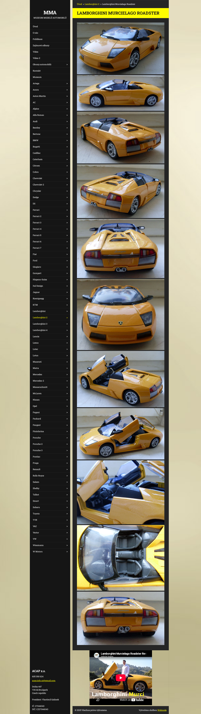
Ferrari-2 (37, 216)
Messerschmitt (40, 387)
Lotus (35, 355)
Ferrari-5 (37, 235)
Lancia (36, 336)
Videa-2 (36, 58)
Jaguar (36, 292)
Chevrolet (37, 178)
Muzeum (37, 77)
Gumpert (37, 273)
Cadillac (36, 153)
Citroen (36, 165)
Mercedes (37, 374)
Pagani (36, 412)
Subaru (36, 507)
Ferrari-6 (37, 241)
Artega (36, 83)
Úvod (35, 26)
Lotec (35, 349)
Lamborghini (39, 311)
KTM (35, 304)
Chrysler (37, 190)
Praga (36, 463)
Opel (35, 406)
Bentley (36, 127)
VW (34, 538)
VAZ (35, 526)
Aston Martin (39, 96)
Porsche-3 (38, 450)
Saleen (36, 482)
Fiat (35, 254)
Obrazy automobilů (42, 64)
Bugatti (36, 146)
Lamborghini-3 (40, 323)
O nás (35, 32)
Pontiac (36, 456)
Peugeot (37, 425)
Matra (36, 368)
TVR (35, 519)
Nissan (36, 399)
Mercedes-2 (38, 380)
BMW (35, 140)
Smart (36, 500)
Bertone (36, 134)
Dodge (36, 197)
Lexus (36, 342)
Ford (35, 260)
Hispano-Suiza (40, 279)
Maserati (37, 361)
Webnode (162, 710)
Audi (35, 121)
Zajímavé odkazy (41, 45)
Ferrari (36, 209)
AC (34, 102)
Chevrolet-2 (38, 184)
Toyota (36, 513)
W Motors (38, 551)
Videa (35, 51)
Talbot (36, 494)
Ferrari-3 (37, 222)
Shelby (36, 488)
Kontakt (37, 70)
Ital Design (38, 285)
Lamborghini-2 (40, 317)
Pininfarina (38, 431)
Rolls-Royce (38, 475)
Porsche (37, 437)
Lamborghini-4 (40, 330)
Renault (36, 469)
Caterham (38, 159)
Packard (37, 418)
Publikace (37, 39)
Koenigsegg (38, 298)
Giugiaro (37, 266)
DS (34, 203)
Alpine (36, 108)
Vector (36, 532)
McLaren (37, 393)
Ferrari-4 (37, 228)
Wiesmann (38, 545)
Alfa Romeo (38, 115)
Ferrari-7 (37, 247)
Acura (36, 89)
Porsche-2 (38, 444)
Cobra (36, 172)
